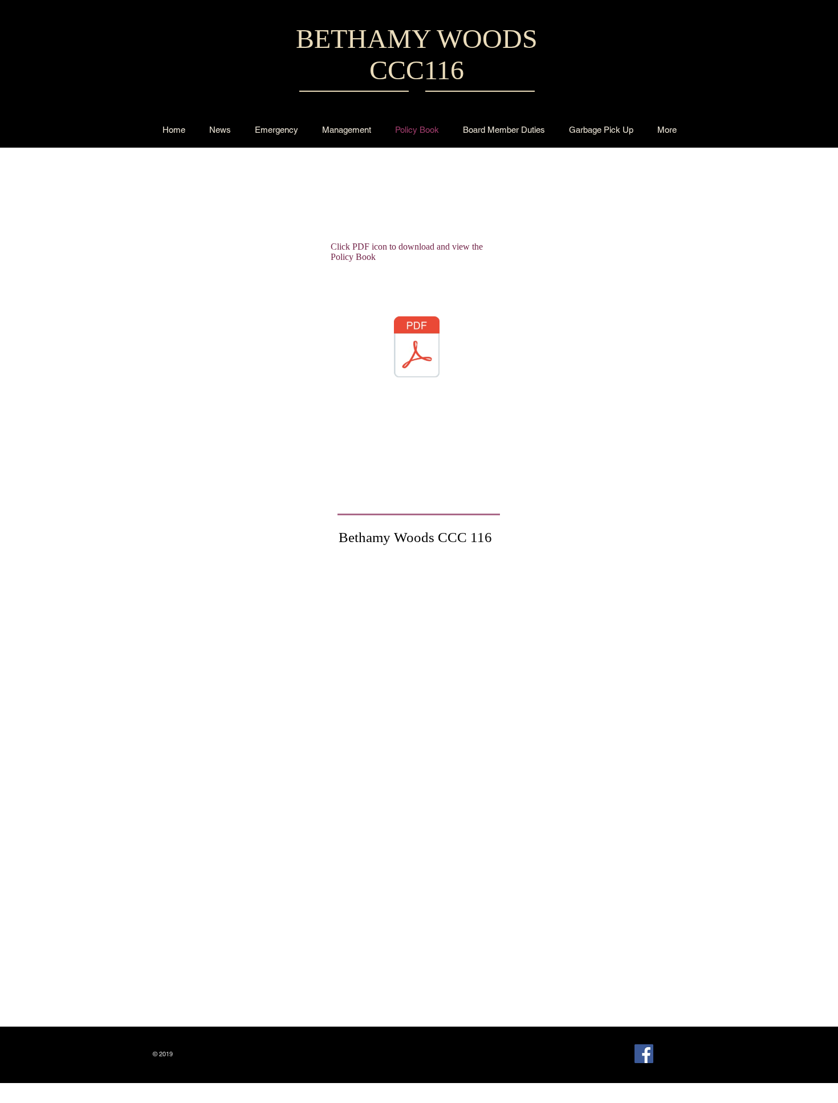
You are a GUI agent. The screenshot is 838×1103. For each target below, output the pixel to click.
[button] (220, 130)
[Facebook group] (643, 1053)
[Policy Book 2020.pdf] (416, 348)
